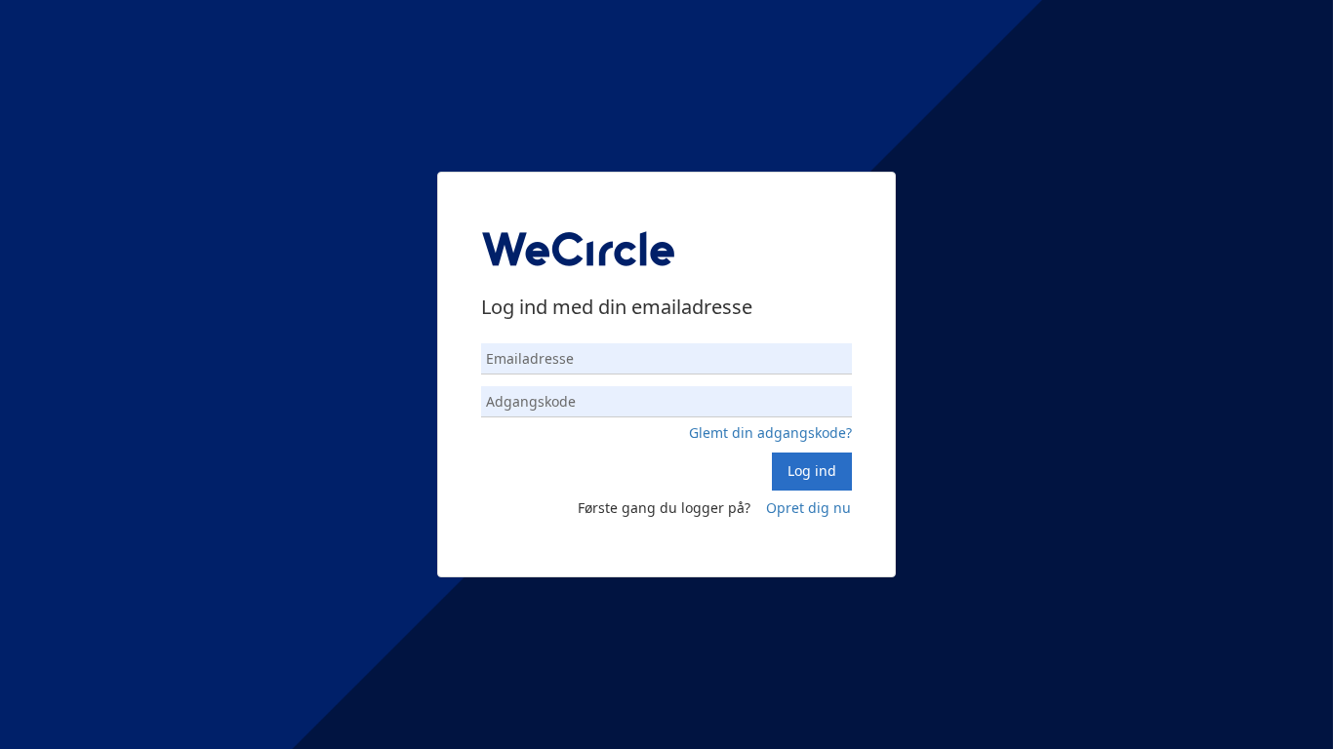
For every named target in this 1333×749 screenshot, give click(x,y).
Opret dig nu (808, 507)
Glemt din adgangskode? (770, 432)
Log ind (812, 470)
